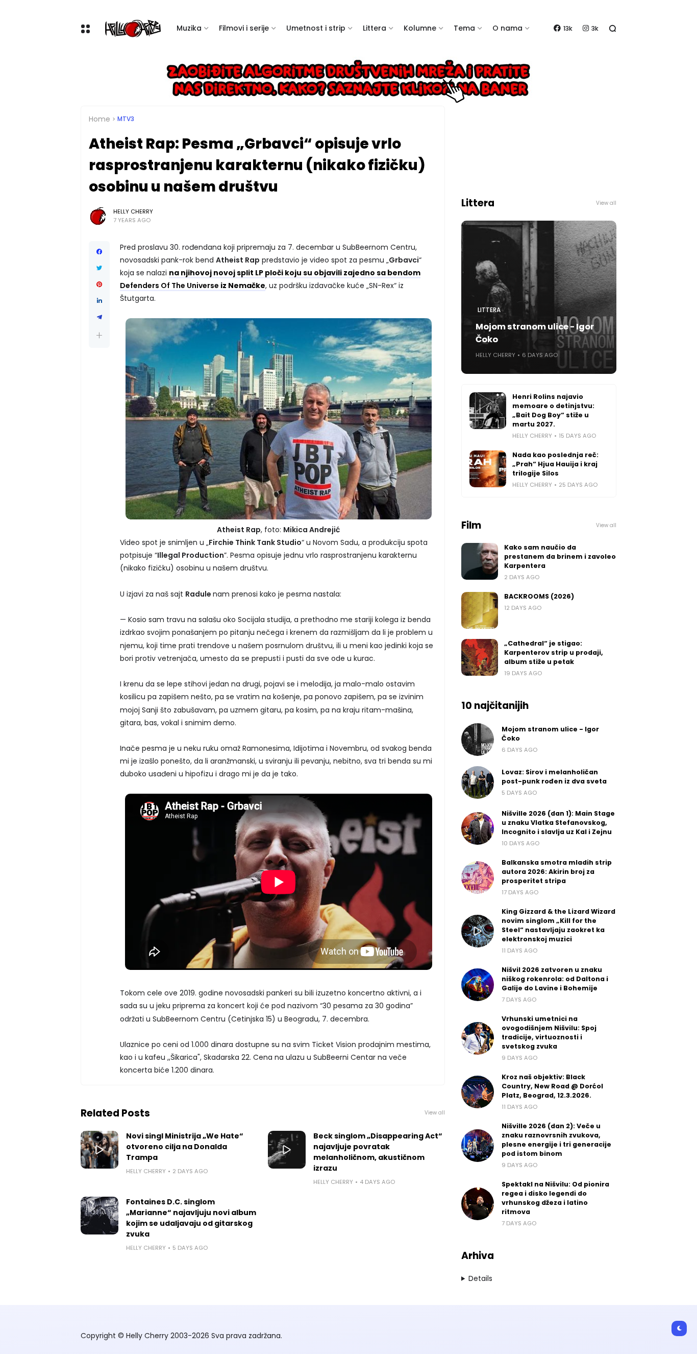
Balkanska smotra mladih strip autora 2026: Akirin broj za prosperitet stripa (557, 871)
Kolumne (420, 28)
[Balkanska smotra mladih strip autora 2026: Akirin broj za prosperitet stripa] (477, 877)
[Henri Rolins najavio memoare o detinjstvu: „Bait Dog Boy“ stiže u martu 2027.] (487, 410)
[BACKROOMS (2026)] (479, 610)
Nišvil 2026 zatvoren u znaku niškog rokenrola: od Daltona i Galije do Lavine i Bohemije (555, 978)
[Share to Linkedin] (99, 301)
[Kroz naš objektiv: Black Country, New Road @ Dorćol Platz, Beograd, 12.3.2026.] (477, 1092)
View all (435, 1113)
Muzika (189, 28)
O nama (507, 28)
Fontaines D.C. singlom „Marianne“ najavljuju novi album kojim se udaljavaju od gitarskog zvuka (191, 1218)
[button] (99, 335)
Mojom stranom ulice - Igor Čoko (535, 333)
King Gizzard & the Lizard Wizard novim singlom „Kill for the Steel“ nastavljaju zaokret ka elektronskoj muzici (558, 925)
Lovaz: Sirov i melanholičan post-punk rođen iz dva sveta (554, 777)
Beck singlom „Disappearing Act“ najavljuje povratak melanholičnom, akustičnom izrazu (377, 1152)
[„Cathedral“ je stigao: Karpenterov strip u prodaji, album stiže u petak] (479, 657)
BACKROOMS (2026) (539, 596)
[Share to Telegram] (99, 317)
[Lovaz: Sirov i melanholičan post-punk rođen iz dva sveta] (477, 782)
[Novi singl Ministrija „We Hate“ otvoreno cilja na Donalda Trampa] (99, 1150)
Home (99, 119)
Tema (464, 28)
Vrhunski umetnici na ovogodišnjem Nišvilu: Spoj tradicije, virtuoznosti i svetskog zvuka (549, 1032)
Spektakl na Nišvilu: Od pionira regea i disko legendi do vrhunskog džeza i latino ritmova (555, 1198)
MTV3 (125, 119)
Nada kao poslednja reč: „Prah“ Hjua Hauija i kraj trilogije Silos (555, 464)
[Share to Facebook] (99, 252)
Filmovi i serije (244, 28)
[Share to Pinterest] (99, 284)
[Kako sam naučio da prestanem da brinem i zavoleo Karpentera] (479, 561)
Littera (374, 28)
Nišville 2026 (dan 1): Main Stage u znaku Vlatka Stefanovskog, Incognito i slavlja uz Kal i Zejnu (558, 822)
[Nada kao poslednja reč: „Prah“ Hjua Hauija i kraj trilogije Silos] (487, 468)
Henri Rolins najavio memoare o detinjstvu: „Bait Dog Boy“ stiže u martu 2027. (553, 410)
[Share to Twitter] (99, 268)
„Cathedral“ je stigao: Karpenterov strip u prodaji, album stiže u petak (553, 652)
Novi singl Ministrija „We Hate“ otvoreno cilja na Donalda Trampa (184, 1146)
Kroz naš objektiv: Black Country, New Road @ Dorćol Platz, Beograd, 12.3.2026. (552, 1086)
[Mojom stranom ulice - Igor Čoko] (477, 739)
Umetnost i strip (315, 28)
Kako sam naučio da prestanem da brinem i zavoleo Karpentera (560, 556)
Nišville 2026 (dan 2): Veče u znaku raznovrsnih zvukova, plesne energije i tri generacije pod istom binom (556, 1140)
